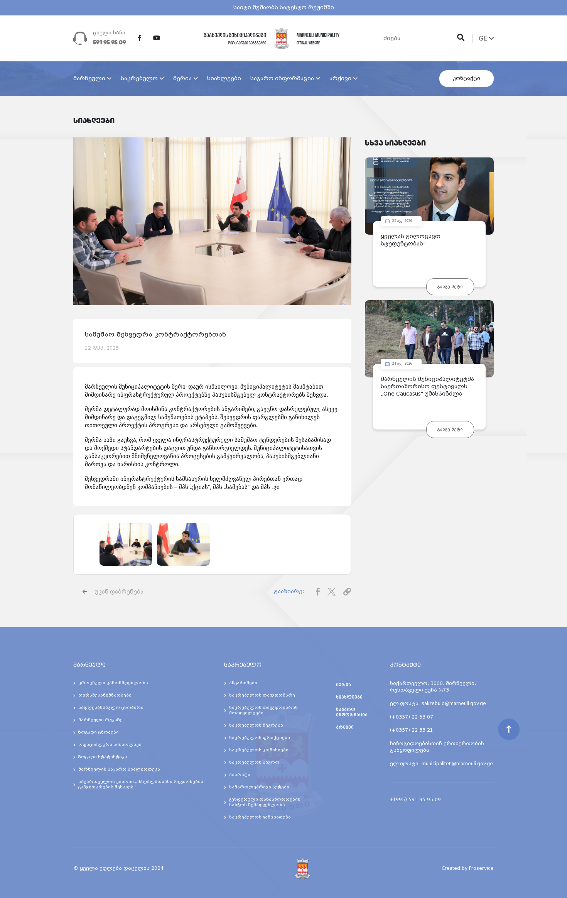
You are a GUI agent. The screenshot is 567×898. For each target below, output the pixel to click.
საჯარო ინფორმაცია (282, 78)
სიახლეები (224, 78)
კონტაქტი (466, 78)
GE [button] (484, 38)
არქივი (340, 78)
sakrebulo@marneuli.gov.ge (454, 703)
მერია (182, 78)
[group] (126, 544)
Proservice (481, 868)
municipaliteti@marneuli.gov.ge (457, 763)
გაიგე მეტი (450, 286)
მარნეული (89, 78)
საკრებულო (139, 78)
